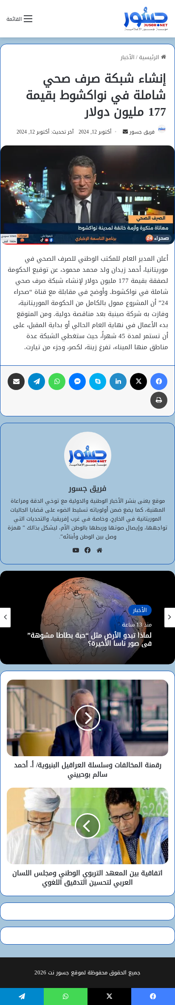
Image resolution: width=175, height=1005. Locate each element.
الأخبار (128, 57)
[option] (87, 617)
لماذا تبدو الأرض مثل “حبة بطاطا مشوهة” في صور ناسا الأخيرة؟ (89, 639)
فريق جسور (142, 132)
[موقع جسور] (146, 18)
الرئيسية (150, 57)
